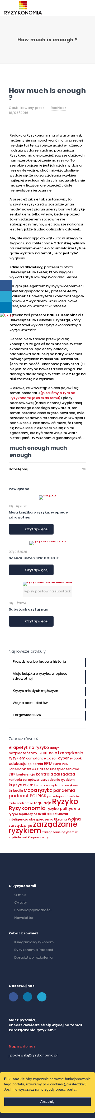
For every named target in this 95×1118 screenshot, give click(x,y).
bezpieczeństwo (23, 753)
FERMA (31, 769)
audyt (54, 748)
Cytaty (20, 902)
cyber (63, 758)
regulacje (42, 802)
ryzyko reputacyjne (23, 814)
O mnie (20, 894)
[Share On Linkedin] (6, 307)
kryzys (15, 785)
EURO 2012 (61, 764)
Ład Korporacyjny (35, 837)
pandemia (64, 790)
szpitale (45, 814)
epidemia (35, 764)
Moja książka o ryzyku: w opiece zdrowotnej (40, 676)
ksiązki (28, 785)
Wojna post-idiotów (30, 702)
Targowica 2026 (27, 714)
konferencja (25, 774)
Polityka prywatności (32, 910)
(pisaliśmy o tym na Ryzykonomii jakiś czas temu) (42, 395)
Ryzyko (65, 801)
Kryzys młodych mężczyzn (35, 690)
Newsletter (24, 917)
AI (10, 747)
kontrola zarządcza (55, 774)
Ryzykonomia (27, 808)
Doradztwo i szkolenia (33, 957)
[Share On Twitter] (6, 296)
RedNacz (58, 107)
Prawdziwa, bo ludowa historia (39, 661)
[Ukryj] (6, 315)
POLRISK (38, 796)
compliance (36, 758)
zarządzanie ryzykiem (43, 827)
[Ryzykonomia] (23, 7)
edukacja (18, 763)
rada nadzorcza (21, 803)
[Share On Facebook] (6, 285)
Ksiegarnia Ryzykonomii (34, 942)
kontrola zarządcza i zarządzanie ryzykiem (42, 780)
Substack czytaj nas (28, 609)
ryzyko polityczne (63, 808)
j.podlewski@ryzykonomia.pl (33, 1055)
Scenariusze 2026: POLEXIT (34, 558)
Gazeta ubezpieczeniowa (58, 769)
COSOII (52, 759)
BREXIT (43, 753)
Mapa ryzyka (38, 790)
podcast (19, 795)
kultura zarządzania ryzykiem (56, 785)
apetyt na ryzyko (31, 747)
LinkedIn (16, 790)
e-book (76, 758)
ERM (48, 763)
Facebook (17, 769)
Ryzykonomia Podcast (33, 949)
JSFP (12, 774)
